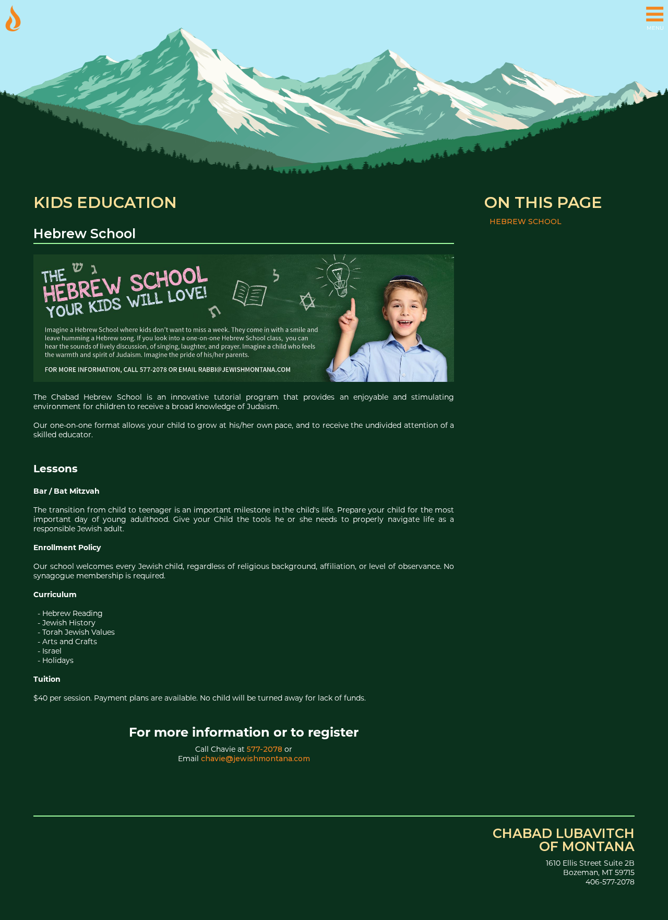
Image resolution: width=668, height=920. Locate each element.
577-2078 (264, 749)
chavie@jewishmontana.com (255, 758)
